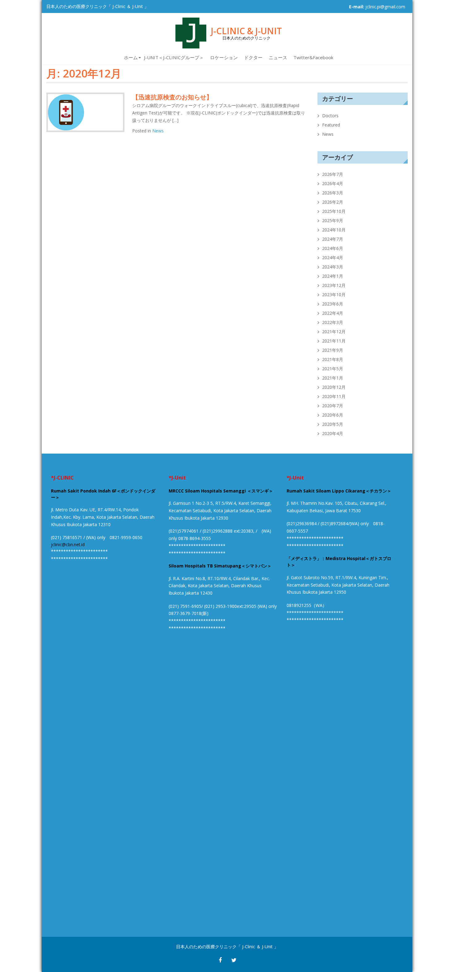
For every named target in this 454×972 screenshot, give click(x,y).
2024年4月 (332, 257)
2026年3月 (332, 193)
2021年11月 (334, 341)
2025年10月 (334, 211)
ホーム (131, 57)
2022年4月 (332, 313)
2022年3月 (332, 322)
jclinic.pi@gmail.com (385, 7)
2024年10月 (334, 230)
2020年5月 (332, 424)
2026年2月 (332, 202)
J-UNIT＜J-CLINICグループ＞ (174, 57)
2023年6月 (332, 304)
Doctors (330, 115)
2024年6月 (332, 248)
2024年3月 (332, 267)
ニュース (278, 57)
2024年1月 (332, 276)
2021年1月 (332, 378)
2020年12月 (334, 387)
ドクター (253, 57)
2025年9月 (332, 220)
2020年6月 (332, 415)
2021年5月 (332, 369)
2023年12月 (334, 285)
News (158, 131)
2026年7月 (332, 174)
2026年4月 (332, 183)
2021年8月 (332, 359)
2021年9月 (332, 350)
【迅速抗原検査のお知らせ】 (172, 97)
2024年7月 (332, 239)
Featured (331, 125)
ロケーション (224, 57)
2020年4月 (332, 433)
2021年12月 (334, 331)
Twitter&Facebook (313, 57)
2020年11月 (334, 396)
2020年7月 (332, 406)
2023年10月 (334, 294)
